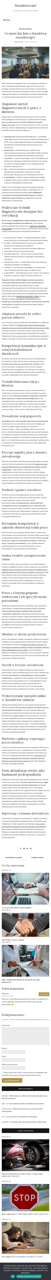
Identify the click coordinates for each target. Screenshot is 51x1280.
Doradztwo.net (25, 6)
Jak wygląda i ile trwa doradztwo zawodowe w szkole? (22, 1257)
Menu (7, 20)
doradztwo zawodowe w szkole (27, 296)
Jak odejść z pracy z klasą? (13, 940)
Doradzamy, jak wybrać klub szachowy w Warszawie (28, 1122)
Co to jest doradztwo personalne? (17, 907)
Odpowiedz (44, 994)
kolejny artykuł (37, 857)
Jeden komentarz (30, 42)
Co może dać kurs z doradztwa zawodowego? (21, 1117)
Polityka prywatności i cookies (29, 1276)
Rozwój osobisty (25, 29)
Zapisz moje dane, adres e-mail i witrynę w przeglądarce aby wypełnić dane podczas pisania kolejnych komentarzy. (24, 1073)
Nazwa (5, 1048)
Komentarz (6, 1025)
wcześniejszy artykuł (14, 857)
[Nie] (48, 1271)
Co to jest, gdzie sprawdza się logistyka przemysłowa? (25, 1104)
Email (4, 1056)
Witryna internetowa (9, 1064)
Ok (13, 1276)
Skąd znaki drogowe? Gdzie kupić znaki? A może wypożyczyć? (25, 1214)
